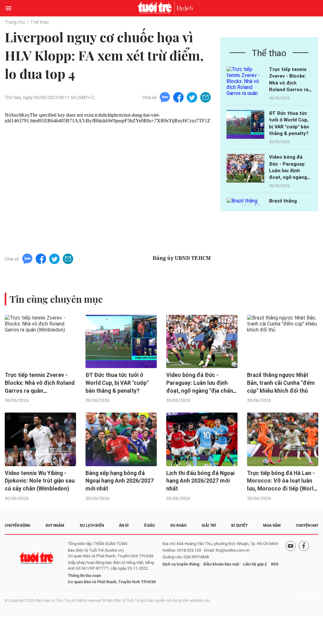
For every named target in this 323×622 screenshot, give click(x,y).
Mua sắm (272, 525)
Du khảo (178, 525)
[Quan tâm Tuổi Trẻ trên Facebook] (304, 563)
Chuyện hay (307, 525)
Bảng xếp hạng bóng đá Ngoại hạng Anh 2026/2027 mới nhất (119, 481)
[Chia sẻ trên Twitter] (192, 97)
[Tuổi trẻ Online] (156, 8)
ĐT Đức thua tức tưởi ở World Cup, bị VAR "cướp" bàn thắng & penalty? (117, 383)
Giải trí (209, 525)
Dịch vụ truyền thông (180, 564)
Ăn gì (124, 525)
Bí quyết (239, 525)
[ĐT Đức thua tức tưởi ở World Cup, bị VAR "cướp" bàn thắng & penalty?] (245, 124)
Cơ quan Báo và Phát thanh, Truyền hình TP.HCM (112, 581)
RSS (275, 564)
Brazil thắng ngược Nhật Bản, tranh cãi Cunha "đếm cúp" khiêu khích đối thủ (281, 383)
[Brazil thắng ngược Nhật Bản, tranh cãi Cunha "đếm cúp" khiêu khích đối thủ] (282, 341)
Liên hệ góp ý (255, 564)
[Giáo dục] (185, 8)
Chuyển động (17, 525)
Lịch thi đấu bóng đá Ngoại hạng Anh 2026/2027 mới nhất (200, 481)
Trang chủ (15, 22)
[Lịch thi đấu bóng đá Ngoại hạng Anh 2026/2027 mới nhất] (202, 439)
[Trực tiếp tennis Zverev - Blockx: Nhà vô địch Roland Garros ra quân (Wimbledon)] (245, 80)
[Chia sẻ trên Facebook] (178, 97)
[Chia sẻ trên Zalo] (165, 97)
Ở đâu (149, 525)
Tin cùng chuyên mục (56, 299)
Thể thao (39, 22)
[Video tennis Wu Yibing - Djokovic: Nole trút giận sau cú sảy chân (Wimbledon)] (40, 439)
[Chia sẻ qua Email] (205, 97)
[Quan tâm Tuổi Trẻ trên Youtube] (290, 563)
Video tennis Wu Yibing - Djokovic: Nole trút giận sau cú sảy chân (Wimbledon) (40, 481)
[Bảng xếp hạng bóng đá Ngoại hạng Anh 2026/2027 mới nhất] (121, 439)
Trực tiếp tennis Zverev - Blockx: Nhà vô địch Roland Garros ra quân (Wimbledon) (290, 83)
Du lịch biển (92, 525)
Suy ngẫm (54, 525)
